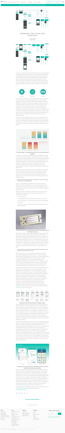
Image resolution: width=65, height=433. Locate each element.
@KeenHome (25, 388)
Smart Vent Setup (25, 413)
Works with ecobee (15, 424)
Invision (18, 287)
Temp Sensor (3, 413)
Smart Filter (14, 423)
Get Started (30, 2)
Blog (34, 415)
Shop (35, 2)
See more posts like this (32, 399)
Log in (9, 2)
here (17, 313)
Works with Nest (15, 425)
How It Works (23, 2)
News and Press (36, 414)
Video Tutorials (25, 414)
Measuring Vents (25, 415)
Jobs (34, 413)
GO (59, 413)
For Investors (35, 418)
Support (39, 2)
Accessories (3, 419)
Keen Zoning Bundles (5, 415)
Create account (15, 2)
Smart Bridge (3, 414)
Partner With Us (36, 419)
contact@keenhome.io (21, 389)
